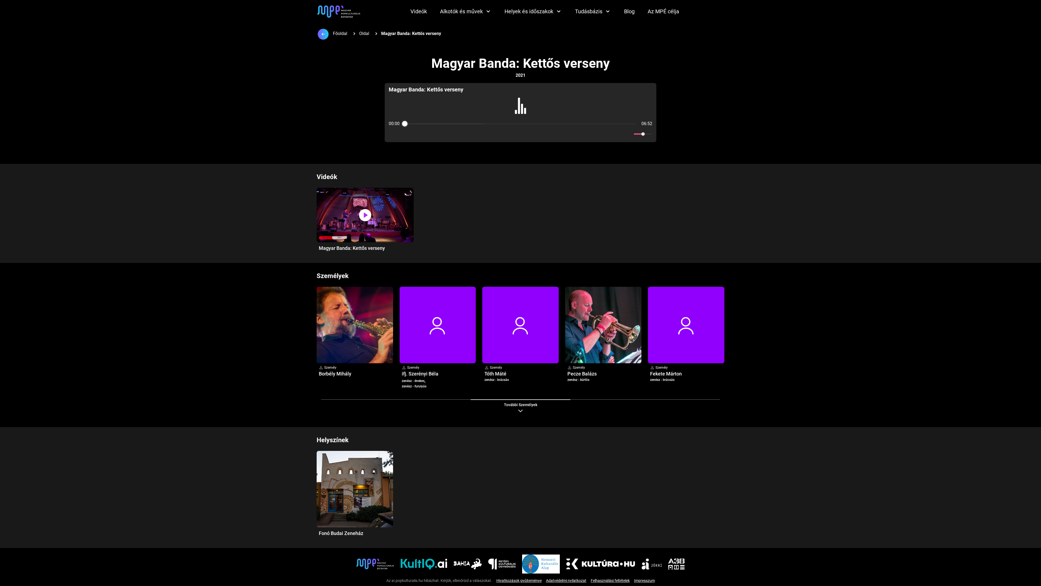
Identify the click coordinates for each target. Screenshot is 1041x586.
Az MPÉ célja (663, 11)
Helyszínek (333, 440)
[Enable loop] (392, 134)
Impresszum (644, 580)
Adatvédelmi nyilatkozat (566, 580)
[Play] (520, 134)
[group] (521, 112)
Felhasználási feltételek (610, 580)
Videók (418, 11)
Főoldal (340, 33)
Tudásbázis (588, 11)
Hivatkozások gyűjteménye (519, 580)
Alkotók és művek (461, 11)
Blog (629, 11)
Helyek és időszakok (529, 11)
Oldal (364, 33)
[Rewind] (508, 134)
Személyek (333, 276)
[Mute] (628, 134)
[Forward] (532, 134)
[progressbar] (520, 123)
